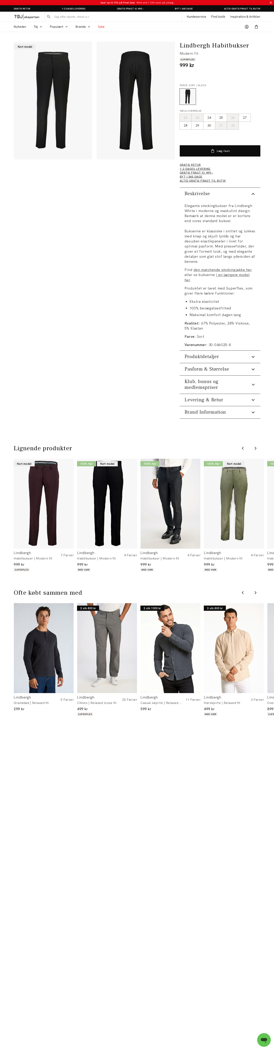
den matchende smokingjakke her (223, 269)
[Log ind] (246, 26)
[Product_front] (53, 100)
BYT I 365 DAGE (184, 8)
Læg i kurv (223, 151)
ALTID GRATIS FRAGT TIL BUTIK (242, 8)
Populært (56, 27)
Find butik (218, 16)
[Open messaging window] (264, 1040)
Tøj (35, 27)
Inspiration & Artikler (245, 16)
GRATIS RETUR (22, 8)
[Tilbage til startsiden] (27, 16)
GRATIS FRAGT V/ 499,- (130, 8)
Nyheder (20, 27)
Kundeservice (196, 16)
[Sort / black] (188, 97)
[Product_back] (136, 100)
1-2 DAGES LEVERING (73, 8)
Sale (101, 27)
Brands (80, 27)
